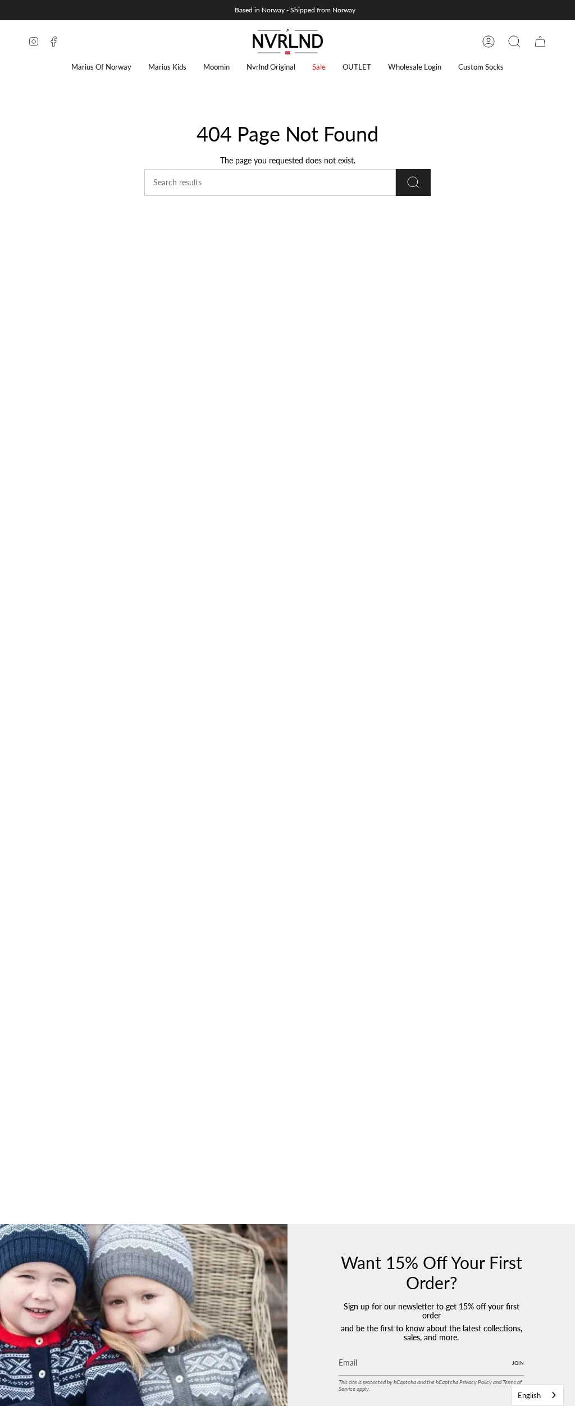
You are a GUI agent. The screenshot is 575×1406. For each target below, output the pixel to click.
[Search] (413, 182)
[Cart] (540, 41)
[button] (101, 67)
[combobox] (538, 1395)
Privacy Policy (475, 1381)
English (529, 1395)
